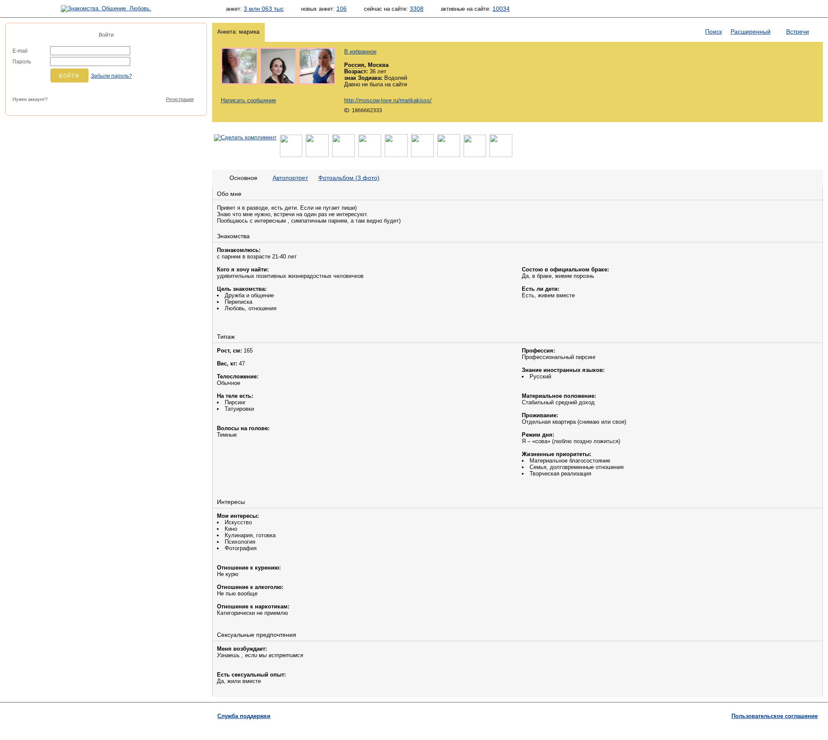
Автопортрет (290, 177)
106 (341, 8)
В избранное (360, 51)
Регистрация (180, 99)
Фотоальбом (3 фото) (349, 177)
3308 (416, 8)
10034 (501, 8)
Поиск (713, 31)
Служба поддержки (243, 716)
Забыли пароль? (111, 76)
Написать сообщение (248, 100)
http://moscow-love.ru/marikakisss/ (388, 100)
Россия (354, 65)
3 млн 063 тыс (264, 8)
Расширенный (751, 31)
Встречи (797, 31)
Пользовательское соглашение (774, 716)
